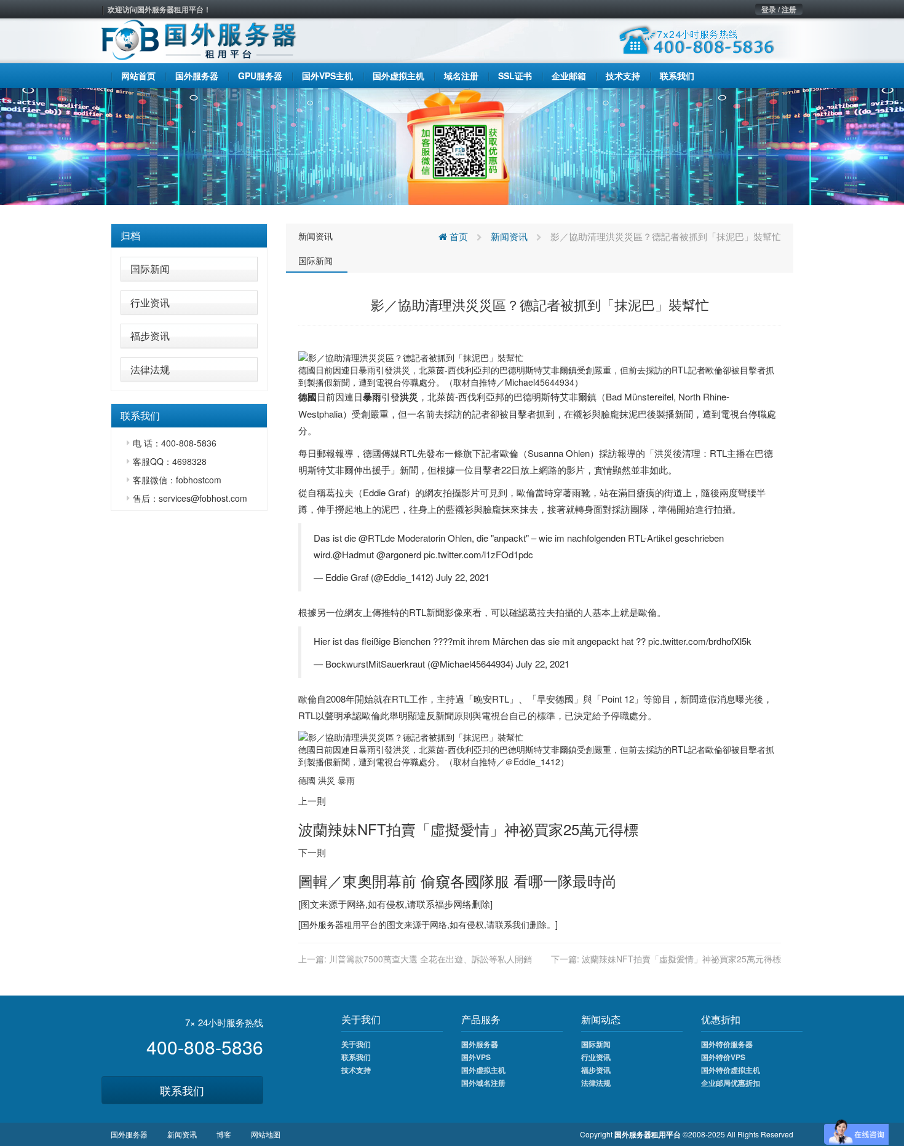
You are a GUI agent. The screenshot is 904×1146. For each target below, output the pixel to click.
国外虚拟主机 (483, 1069)
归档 (130, 235)
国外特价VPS (723, 1056)
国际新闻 (150, 269)
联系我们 (182, 1090)
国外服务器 (322, 924)
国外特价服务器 (727, 1044)
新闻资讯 (315, 236)
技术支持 (356, 1069)
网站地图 (265, 1134)
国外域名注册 (483, 1082)
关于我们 (356, 1044)
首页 (457, 236)
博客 (223, 1134)
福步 (444, 903)
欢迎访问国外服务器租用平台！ (159, 9)
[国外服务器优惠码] (452, 145)
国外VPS (476, 1056)
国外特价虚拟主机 (730, 1069)
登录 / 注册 (778, 9)
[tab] (189, 236)
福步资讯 (150, 336)
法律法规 (150, 369)
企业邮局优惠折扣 (730, 1082)
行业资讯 (150, 302)
